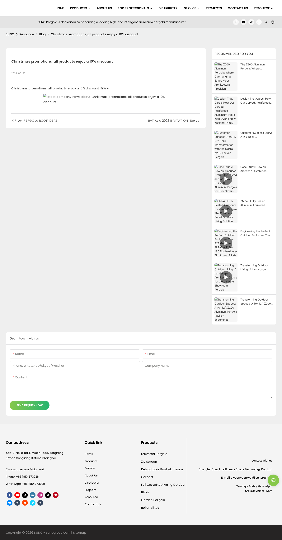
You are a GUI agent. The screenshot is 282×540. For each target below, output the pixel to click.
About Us (91, 475)
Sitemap (79, 532)
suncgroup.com (58, 532)
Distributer (92, 483)
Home (89, 454)
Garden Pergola (153, 500)
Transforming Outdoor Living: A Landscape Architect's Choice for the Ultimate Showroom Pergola (256, 267)
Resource (26, 34)
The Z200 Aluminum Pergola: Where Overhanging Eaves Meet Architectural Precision (256, 66)
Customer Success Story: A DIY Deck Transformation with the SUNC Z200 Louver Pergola (256, 135)
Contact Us (93, 504)
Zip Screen (149, 461)
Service (90, 468)
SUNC (10, 34)
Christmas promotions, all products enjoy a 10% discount (95, 34)
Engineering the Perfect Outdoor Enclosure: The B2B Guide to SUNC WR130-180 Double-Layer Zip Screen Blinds (256, 233)
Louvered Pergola (154, 454)
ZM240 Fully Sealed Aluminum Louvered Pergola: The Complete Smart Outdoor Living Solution (254, 203)
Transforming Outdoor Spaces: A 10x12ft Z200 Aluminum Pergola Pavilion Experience (256, 302)
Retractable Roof (154, 469)
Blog (42, 34)
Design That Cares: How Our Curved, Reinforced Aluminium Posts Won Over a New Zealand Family (255, 101)
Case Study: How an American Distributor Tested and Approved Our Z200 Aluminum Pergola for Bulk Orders (256, 169)
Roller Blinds (150, 507)
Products (91, 461)
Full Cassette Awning (156, 484)
